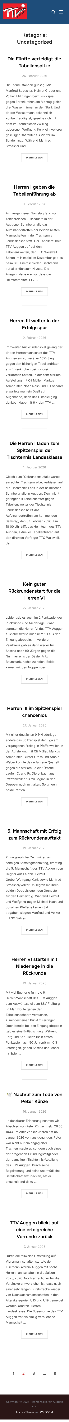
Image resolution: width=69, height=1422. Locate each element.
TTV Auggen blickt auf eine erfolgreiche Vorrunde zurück (34, 1230)
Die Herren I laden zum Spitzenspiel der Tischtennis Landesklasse (34, 450)
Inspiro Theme (25, 1412)
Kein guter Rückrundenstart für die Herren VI (34, 591)
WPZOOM (46, 1412)
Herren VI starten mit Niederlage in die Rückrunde (34, 966)
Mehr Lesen (37, 157)
